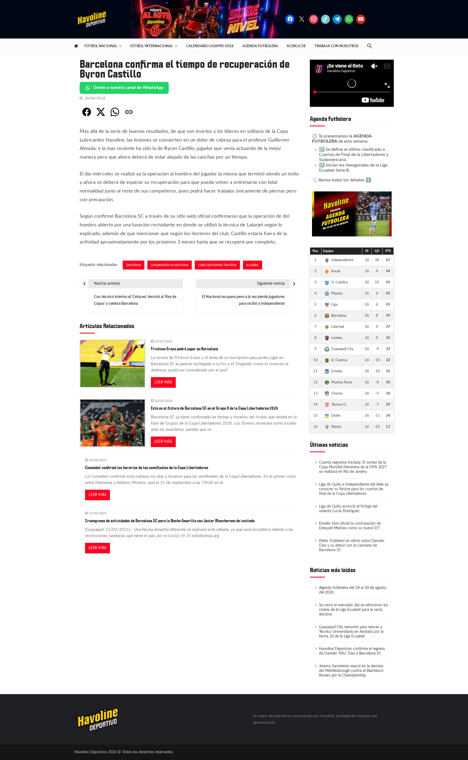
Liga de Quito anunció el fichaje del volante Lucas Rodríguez (348, 509)
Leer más (163, 382)
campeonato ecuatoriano (169, 265)
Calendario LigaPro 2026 (210, 46)
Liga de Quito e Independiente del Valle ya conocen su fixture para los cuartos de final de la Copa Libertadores (353, 489)
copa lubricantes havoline (217, 265)
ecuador (252, 265)
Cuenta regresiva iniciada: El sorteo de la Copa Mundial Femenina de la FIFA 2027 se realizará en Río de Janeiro (353, 467)
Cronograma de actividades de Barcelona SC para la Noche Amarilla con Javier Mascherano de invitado (170, 521)
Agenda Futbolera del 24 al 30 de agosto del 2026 (352, 590)
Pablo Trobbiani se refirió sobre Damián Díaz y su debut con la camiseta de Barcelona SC (351, 545)
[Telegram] (337, 19)
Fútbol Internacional (151, 46)
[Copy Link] (129, 112)
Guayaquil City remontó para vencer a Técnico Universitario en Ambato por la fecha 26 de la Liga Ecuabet (351, 631)
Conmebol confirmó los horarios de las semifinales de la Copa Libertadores (146, 468)
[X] (302, 19)
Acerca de (296, 46)
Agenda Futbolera (260, 46)
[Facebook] (290, 19)
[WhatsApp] (115, 112)
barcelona (133, 265)
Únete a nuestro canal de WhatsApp (128, 87)
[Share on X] (100, 112)
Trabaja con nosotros (336, 46)
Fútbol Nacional (100, 46)
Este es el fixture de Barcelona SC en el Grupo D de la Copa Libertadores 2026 (214, 408)
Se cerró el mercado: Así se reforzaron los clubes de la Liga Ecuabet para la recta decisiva (353, 609)
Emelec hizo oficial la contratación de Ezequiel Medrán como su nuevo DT (350, 526)
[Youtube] (361, 19)
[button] (372, 46)
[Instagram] (314, 19)
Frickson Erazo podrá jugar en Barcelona (184, 349)
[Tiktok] (326, 19)
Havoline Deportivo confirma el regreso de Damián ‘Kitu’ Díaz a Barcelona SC (352, 651)
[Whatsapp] (349, 19)
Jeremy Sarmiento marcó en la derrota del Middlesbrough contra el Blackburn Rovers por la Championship (351, 670)
